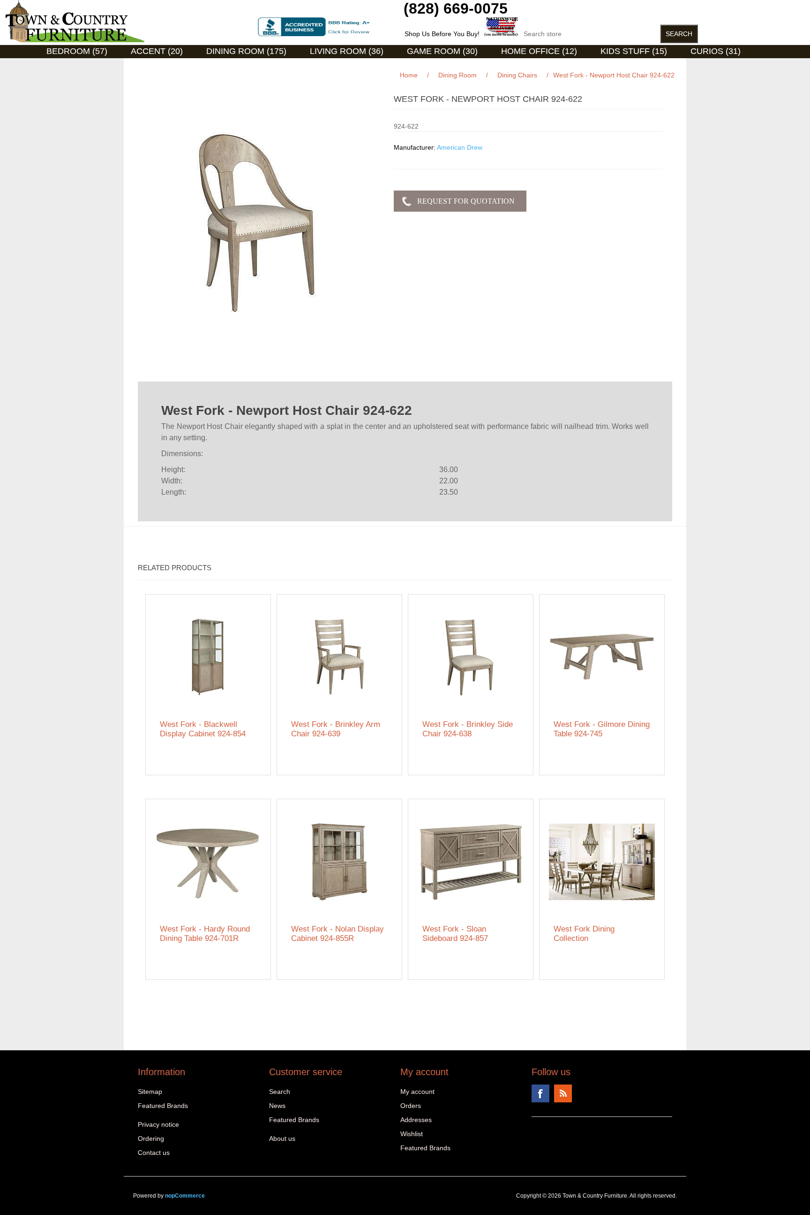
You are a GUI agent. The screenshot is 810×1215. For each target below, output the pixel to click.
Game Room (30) (442, 51)
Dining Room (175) (246, 51)
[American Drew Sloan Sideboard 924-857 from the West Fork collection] (471, 862)
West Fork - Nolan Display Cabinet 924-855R (337, 934)
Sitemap (150, 1091)
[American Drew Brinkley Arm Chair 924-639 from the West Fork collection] (339, 657)
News (277, 1105)
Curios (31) (715, 51)
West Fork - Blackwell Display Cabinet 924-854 (203, 729)
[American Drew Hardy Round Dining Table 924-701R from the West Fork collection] (208, 862)
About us (282, 1138)
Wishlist (411, 1134)
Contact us (154, 1152)
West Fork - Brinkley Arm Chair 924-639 (335, 729)
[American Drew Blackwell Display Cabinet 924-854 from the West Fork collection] (208, 657)
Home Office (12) (539, 51)
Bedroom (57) (76, 51)
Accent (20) (157, 51)
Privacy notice (158, 1124)
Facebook (540, 1093)
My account (417, 1091)
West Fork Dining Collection (584, 934)
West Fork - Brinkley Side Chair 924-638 (467, 729)
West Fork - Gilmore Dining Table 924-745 (602, 729)
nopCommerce (185, 1195)
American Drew (459, 147)
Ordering (151, 1138)
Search (279, 1091)
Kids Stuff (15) (633, 51)
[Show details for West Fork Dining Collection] (602, 862)
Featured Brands (163, 1105)
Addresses (416, 1119)
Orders (410, 1105)
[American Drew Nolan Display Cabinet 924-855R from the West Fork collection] (339, 862)
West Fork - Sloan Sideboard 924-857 (455, 934)
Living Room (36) (346, 51)
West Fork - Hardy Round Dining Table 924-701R (205, 934)
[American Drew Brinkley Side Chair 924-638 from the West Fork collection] (471, 657)
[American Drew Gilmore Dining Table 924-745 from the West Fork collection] (602, 657)
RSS (563, 1093)
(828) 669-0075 (456, 8)
